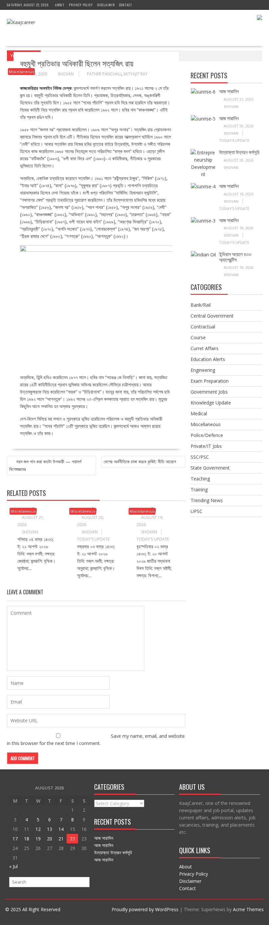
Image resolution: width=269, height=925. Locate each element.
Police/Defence (207, 435)
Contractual (203, 326)
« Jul (13, 866)
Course (198, 337)
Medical (199, 413)
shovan (66, 74)
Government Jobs (209, 392)
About (60, 4)
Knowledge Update (211, 402)
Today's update (93, 539)
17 (15, 838)
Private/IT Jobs (206, 446)
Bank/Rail (201, 305)
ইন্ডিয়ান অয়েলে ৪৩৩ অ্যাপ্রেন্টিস (235, 256)
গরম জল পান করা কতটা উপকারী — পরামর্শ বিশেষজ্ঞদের (45, 465)
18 (26, 838)
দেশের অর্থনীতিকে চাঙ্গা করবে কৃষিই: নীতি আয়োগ (140, 461)
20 (49, 838)
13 (49, 829)
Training (199, 489)
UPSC (196, 511)
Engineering (203, 370)
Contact (125, 4)
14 (61, 829)
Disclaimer (106, 4)
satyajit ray (135, 74)
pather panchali (104, 74)
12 (38, 829)
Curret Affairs (204, 348)
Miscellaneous (21, 71)
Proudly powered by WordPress (145, 909)
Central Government (212, 316)
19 (38, 838)
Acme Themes (248, 909)
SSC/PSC (200, 457)
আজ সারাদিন (229, 90)
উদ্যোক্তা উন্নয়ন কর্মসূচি (239, 151)
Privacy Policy (81, 4)
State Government (210, 468)
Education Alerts (208, 359)
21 (61, 838)
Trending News (207, 500)
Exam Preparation (210, 381)
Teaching (200, 478)
